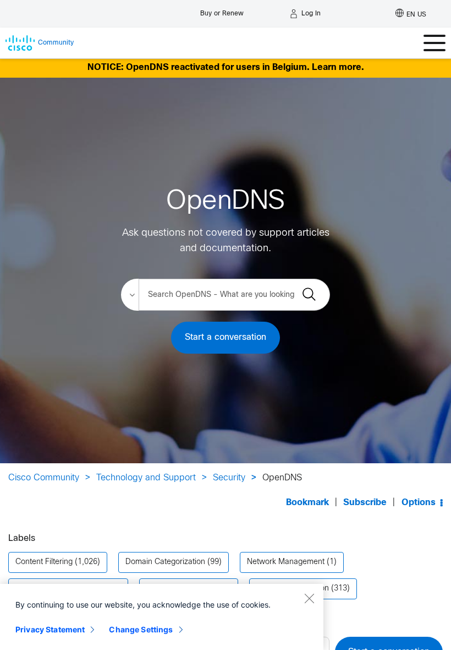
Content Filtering (44, 562)
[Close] (309, 598)
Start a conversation (225, 337)
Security (229, 478)
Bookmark (307, 503)
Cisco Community (43, 478)
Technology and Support (146, 478)
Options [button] (419, 503)
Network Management (285, 562)
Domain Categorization (165, 562)
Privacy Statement (50, 629)
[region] (161, 617)
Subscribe (365, 503)
